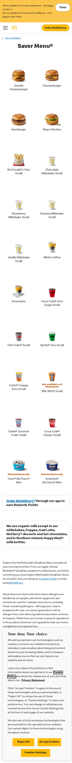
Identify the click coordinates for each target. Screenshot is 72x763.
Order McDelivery (55, 28)
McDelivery (16, 583)
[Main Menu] (5, 28)
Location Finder (48, 579)
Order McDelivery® (20, 501)
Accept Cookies (49, 742)
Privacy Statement (33, 680)
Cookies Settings (35, 752)
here (50, 6)
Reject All (23, 742)
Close (62, 7)
